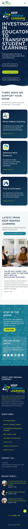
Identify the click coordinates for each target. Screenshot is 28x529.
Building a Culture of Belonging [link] (16, 492)
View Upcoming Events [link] (10, 65)
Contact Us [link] (7, 442)
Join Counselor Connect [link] (10, 72)
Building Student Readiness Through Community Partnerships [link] (17, 499)
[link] (24, 511)
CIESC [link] (18, 525)
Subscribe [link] (9, 330)
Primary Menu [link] (25, 3)
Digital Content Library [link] (12, 424)
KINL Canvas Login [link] (9, 434)
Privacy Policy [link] (8, 450)
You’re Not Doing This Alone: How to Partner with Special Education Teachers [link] (17, 483)
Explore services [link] (8, 133)
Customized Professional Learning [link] (12, 429)
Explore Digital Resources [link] (11, 79)
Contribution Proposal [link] (12, 438)
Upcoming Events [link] (9, 420)
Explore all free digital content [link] (15, 233)
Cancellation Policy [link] (10, 446)
